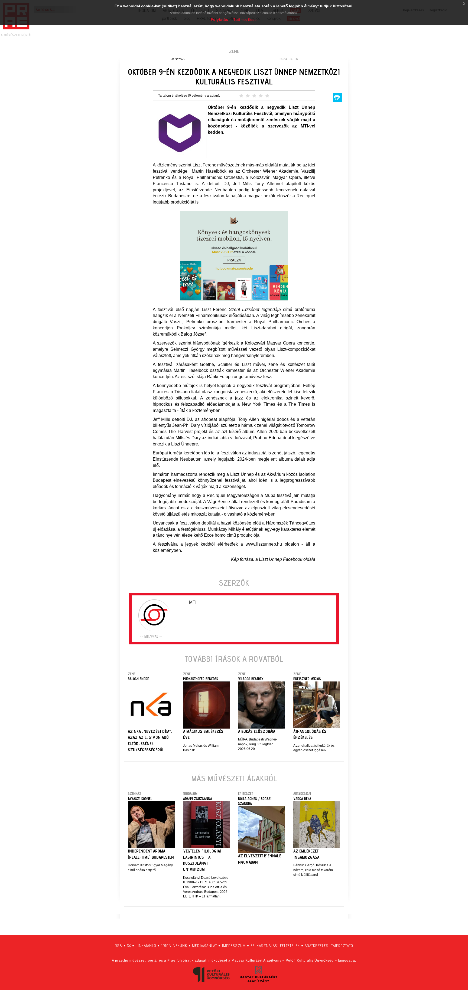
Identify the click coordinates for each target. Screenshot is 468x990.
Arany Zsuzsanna (197, 798)
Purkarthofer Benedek (200, 679)
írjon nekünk (174, 945)
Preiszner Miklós (307, 679)
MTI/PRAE (179, 59)
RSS (118, 945)
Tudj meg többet (245, 20)
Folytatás (219, 19)
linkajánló (146, 945)
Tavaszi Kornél (140, 798)
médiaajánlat (204, 945)
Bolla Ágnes (247, 798)
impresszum (234, 945)
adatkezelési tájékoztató (329, 945)
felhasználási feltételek (275, 945)
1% (129, 945)
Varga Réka (302, 798)
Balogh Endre (138, 679)
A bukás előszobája (256, 731)
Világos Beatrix (251, 679)
